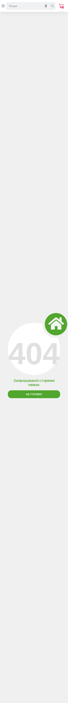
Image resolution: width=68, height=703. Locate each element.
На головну (34, 394)
